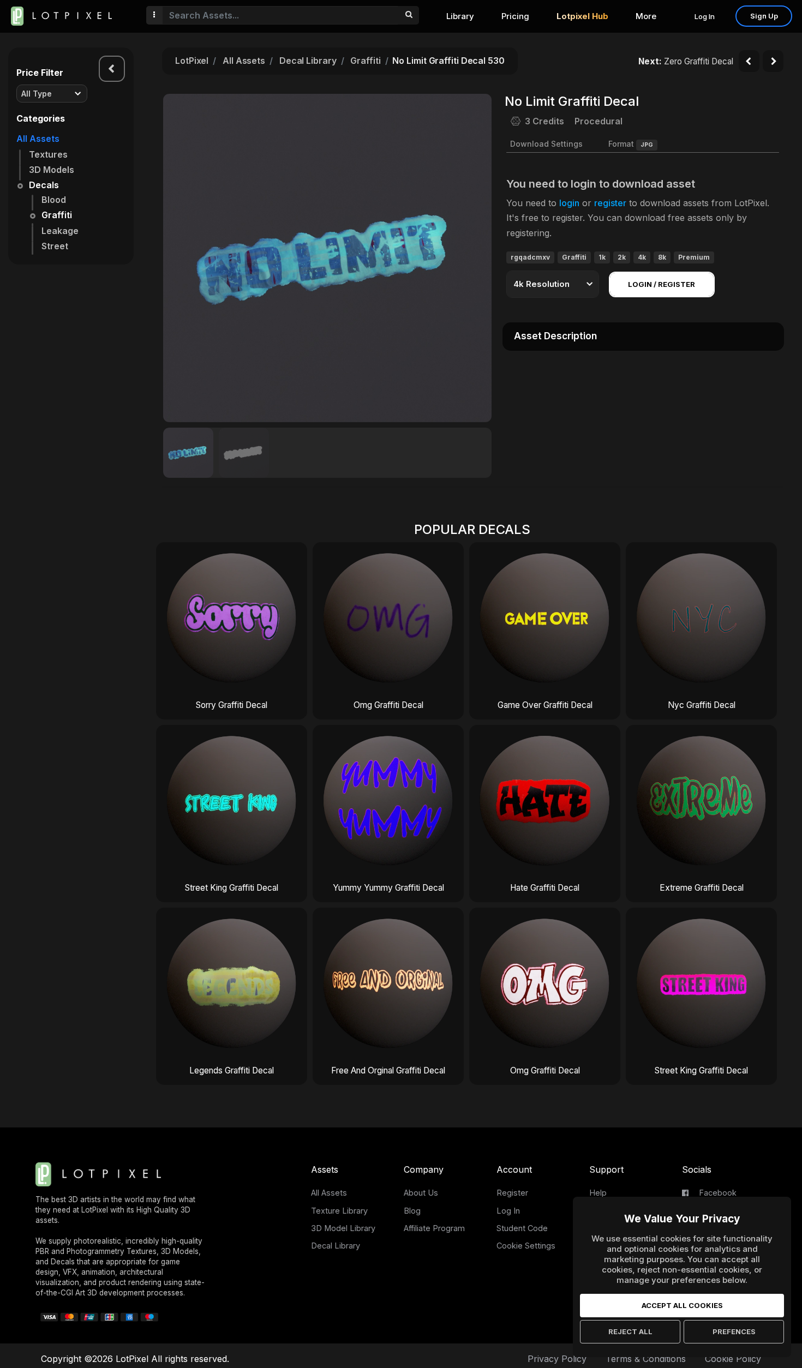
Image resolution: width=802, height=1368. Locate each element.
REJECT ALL (630, 1331)
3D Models (51, 169)
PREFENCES (734, 1331)
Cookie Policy (733, 1358)
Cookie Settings (525, 1245)
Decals (44, 184)
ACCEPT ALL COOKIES (682, 1305)
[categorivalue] (408, 15)
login (569, 202)
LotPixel (191, 60)
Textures (48, 154)
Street (54, 246)
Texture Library (339, 1210)
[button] (477, 258)
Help (598, 1192)
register (610, 202)
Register (512, 1192)
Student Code (522, 1228)
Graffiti (56, 214)
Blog (412, 1210)
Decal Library (308, 60)
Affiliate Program (434, 1228)
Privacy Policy (557, 1358)
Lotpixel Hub (582, 16)
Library (460, 16)
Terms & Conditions (646, 1358)
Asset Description (555, 336)
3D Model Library (343, 1228)
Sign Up (764, 15)
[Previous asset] (749, 61)
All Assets (37, 138)
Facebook (717, 1192)
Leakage (60, 230)
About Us (421, 1192)
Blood (53, 199)
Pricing (515, 16)
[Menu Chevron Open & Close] (112, 69)
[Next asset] (773, 61)
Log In (705, 16)
